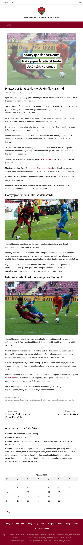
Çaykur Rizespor (46, 159)
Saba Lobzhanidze (44, 168)
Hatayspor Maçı (72, 524)
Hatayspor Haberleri (41, 528)
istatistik (44, 400)
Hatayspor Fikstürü (55, 524)
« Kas (7, 512)
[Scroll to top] (79, 541)
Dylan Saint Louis (26, 400)
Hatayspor (36, 400)
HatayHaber (34, 93)
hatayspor (15, 397)
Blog (9, 397)
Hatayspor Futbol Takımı (15, 524)
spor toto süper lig (67, 400)
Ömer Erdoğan (11, 378)
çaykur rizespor (13, 400)
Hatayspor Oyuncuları (36, 524)
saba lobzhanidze (54, 400)
